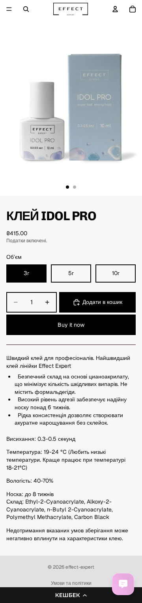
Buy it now (71, 324)
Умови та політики (71, 583)
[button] (71, 595)
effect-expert (79, 567)
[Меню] (9, 9)
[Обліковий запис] (115, 9)
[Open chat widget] (123, 584)
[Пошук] (26, 9)
